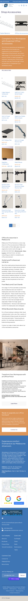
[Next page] (17, 225)
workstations (18, 547)
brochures (4, 541)
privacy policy (5, 544)
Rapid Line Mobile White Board (20, 117)
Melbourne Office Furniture (13, 587)
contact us (5, 558)
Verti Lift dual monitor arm (6, 117)
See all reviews (19, 503)
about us (4, 538)
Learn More (14, 403)
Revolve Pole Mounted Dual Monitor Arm (6, 186)
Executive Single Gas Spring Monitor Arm (20, 211)
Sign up (22, 575)
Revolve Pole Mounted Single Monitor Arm (19, 186)
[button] (2, 5)
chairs (16, 541)
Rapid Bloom (18, 162)
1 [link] (10, 225)
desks (15, 544)
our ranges (17, 538)
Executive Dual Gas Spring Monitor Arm (7, 211)
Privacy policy (21, 588)
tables (16, 549)
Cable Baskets (5, 33)
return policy (5, 564)
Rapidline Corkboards (5, 163)
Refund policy (13, 588)
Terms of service (10, 590)
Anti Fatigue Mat (7, 140)
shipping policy (6, 561)
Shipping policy (19, 590)
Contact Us (14, 429)
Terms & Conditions (7, 547)
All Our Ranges (6, 598)
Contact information (15, 592)
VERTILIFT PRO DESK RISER (19, 93)
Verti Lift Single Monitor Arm (19, 141)
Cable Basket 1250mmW (6, 93)
